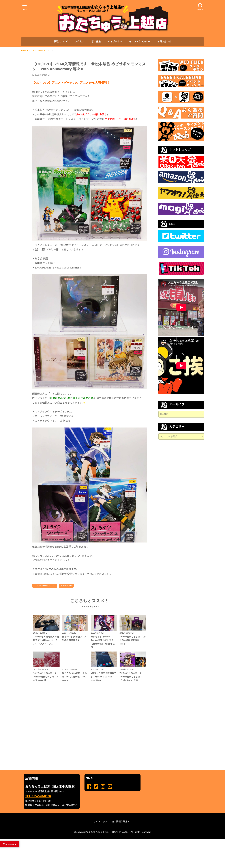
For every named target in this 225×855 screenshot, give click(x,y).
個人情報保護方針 (121, 821)
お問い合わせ (164, 41)
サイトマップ (100, 821)
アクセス (79, 41)
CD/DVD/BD (67, 586)
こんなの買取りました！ (45, 586)
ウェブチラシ (115, 41)
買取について (61, 41)
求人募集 (96, 41)
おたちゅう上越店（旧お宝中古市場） (110, 832)
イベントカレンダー (139, 41)
